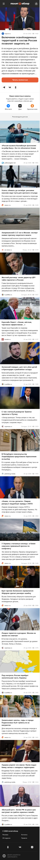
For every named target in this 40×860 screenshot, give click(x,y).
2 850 (36, 516)
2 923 (36, 426)
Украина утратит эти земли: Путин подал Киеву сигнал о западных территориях (19, 766)
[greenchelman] (3, 34)
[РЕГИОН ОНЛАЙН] (3, 205)
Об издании (6, 838)
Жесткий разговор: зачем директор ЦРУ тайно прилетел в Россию (18, 278)
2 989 (36, 384)
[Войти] (36, 4)
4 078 (36, 250)
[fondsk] (3, 339)
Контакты (24, 834)
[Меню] (4, 4)
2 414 (36, 782)
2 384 (36, 824)
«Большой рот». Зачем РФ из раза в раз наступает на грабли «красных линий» (19, 811)
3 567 (36, 294)
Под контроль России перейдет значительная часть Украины (15, 676)
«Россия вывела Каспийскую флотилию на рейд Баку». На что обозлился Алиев (19, 147)
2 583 (36, 605)
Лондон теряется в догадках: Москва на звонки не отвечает (19, 634)
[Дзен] (32, 847)
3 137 (36, 339)
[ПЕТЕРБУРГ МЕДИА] (3, 473)
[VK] (20, 847)
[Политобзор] (20, 4)
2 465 (36, 692)
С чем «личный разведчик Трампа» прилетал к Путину (17, 413)
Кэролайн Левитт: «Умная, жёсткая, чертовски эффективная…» (17, 323)
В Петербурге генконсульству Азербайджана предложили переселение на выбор (19, 456)
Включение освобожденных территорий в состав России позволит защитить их (19, 40)
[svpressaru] (3, 426)
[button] (4, 87)
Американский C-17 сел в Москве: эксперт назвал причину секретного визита (20, 234)
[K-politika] (3, 294)
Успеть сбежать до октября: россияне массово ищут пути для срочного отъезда (19, 191)
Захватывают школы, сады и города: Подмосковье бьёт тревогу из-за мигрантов (18, 722)
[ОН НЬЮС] (3, 250)
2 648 (36, 563)
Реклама (5, 834)
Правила (24, 838)
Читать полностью (20, 80)
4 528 (36, 205)
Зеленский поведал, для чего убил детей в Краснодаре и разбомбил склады (19, 368)
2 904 (36, 473)
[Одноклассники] (7, 847)
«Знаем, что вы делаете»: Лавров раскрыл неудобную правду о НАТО (17, 502)
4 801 (36, 163)
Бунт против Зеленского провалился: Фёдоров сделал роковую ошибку (18, 592)
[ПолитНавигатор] (3, 163)
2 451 (36, 737)
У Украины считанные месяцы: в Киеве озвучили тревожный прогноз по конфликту (18, 546)
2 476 (36, 648)
